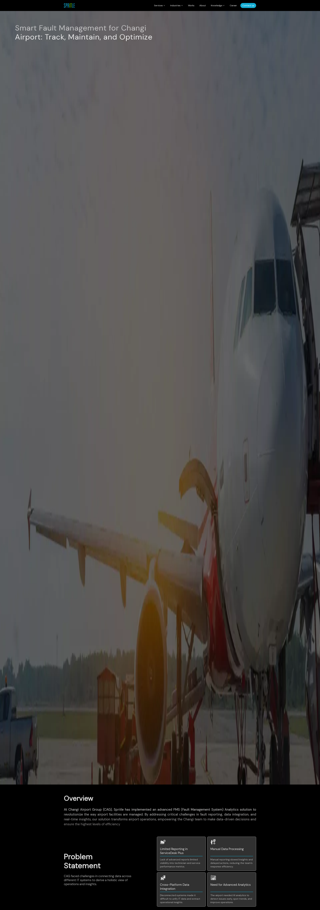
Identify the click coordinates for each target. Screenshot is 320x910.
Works (191, 5)
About (202, 5)
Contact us (248, 5)
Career (233, 5)
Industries (175, 5)
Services (158, 5)
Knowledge (216, 5)
